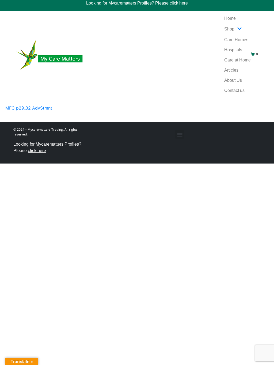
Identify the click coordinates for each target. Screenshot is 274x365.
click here (179, 3)
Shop (229, 29)
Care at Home (237, 60)
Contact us (234, 90)
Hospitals (233, 50)
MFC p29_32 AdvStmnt (28, 108)
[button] (179, 134)
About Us (233, 80)
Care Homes (236, 39)
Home (230, 18)
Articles (231, 70)
